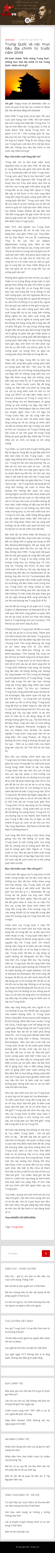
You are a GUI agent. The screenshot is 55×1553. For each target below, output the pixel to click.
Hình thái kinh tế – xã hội (22, 1495)
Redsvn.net (35, 1547)
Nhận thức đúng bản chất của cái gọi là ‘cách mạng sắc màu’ (27, 1448)
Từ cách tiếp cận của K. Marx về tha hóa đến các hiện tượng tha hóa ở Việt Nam (27, 1504)
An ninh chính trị (17, 1439)
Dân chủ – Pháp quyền (20, 1268)
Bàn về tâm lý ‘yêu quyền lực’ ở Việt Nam (25, 1286)
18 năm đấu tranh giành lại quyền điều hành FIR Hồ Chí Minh (27, 1340)
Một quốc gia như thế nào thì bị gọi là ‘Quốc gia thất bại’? (27, 1392)
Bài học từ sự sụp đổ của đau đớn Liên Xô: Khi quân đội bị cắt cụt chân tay (27, 1468)
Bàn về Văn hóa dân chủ (17, 1531)
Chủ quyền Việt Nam (19, 1321)
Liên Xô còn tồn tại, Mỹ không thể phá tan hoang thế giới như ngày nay (27, 1402)
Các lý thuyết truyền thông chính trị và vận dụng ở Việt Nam (27, 1523)
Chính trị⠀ (24, 39)
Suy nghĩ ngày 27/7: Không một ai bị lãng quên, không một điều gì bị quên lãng (27, 1356)
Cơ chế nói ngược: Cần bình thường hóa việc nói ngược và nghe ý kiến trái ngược (27, 1304)
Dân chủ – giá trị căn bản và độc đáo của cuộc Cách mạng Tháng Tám (27, 1278)
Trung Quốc (17, 1226)
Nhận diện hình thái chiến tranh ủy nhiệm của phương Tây (27, 1458)
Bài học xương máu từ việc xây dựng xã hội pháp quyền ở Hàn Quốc (27, 1294)
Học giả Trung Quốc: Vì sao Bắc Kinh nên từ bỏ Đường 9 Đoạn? (27, 1330)
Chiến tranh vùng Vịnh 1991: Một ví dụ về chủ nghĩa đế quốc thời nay (27, 1412)
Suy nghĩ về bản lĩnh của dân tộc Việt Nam (26, 1347)
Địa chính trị (14, 1383)
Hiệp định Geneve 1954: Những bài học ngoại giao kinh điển (27, 1422)
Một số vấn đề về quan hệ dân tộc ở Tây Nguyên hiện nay (27, 1478)
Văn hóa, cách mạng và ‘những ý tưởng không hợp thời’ (27, 1514)
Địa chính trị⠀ (37, 39)
